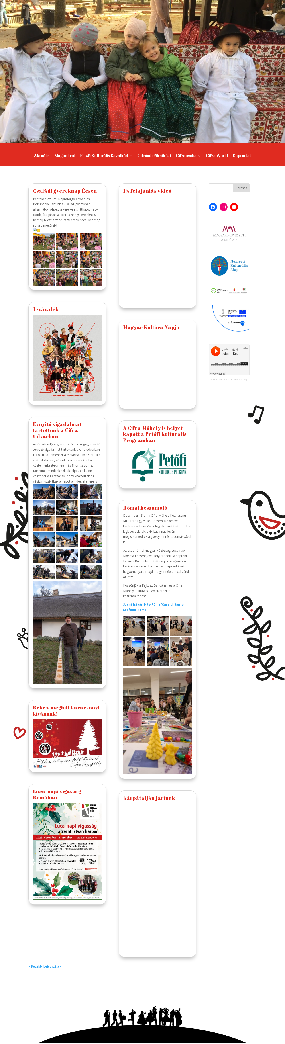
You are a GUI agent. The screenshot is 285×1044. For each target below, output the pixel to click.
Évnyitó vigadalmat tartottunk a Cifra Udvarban (57, 430)
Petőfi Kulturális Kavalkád (104, 156)
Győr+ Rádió (215, 379)
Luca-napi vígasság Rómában (57, 794)
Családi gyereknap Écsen (65, 191)
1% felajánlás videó (147, 191)
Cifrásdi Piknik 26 (154, 156)
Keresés (241, 188)
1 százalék (46, 309)
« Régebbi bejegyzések (44, 966)
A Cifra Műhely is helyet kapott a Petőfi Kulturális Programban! (155, 434)
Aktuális (41, 156)
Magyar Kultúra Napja (151, 327)
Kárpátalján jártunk (149, 798)
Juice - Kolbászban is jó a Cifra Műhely (243, 379)
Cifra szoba (186, 156)
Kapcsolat (242, 156)
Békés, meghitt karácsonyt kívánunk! (66, 710)
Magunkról (64, 156)
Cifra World (217, 156)
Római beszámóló (145, 507)
